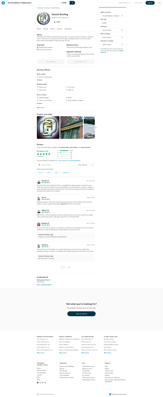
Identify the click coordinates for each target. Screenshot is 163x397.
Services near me (65, 373)
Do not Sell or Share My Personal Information (115, 380)
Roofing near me (86, 342)
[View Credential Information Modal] (47, 277)
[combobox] (33, 3)
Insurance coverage (107, 41)
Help (106, 366)
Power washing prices (43, 342)
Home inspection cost (43, 347)
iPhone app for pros (88, 377)
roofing (47, 8)
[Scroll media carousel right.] (96, 127)
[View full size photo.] (48, 127)
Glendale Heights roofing (111, 344)
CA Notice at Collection (112, 377)
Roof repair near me (87, 339)
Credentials (67, 29)
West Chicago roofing (110, 350)
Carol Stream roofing (110, 342)
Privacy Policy (109, 373)
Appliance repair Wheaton (66, 347)
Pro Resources (86, 373)
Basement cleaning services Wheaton (69, 339)
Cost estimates (64, 375)
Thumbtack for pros (88, 366)
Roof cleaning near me (88, 347)
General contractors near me (90, 350)
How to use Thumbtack (67, 366)
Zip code (103, 19)
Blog (38, 379)
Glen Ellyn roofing (109, 339)
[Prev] (62, 267)
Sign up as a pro (87, 368)
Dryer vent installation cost (44, 350)
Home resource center (67, 377)
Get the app (63, 371)
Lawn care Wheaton (64, 342)
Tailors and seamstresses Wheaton (68, 350)
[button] (43, 18)
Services (45, 29)
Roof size (104, 26)
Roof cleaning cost (42, 339)
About (39, 29)
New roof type (105, 33)
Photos (52, 29)
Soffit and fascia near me (89, 344)
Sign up (62, 368)
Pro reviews (85, 375)
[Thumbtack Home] (3, 3)
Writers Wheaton (64, 344)
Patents (107, 375)
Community (85, 371)
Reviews (59, 29)
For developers (41, 373)
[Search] (72, 3)
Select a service (106, 12)
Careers (39, 375)
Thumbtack (40, 8)
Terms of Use (109, 371)
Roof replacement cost (43, 344)
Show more (40, 353)
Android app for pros (88, 380)
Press (38, 377)
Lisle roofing (107, 347)
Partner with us (41, 370)
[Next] (69, 267)
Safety (107, 368)
